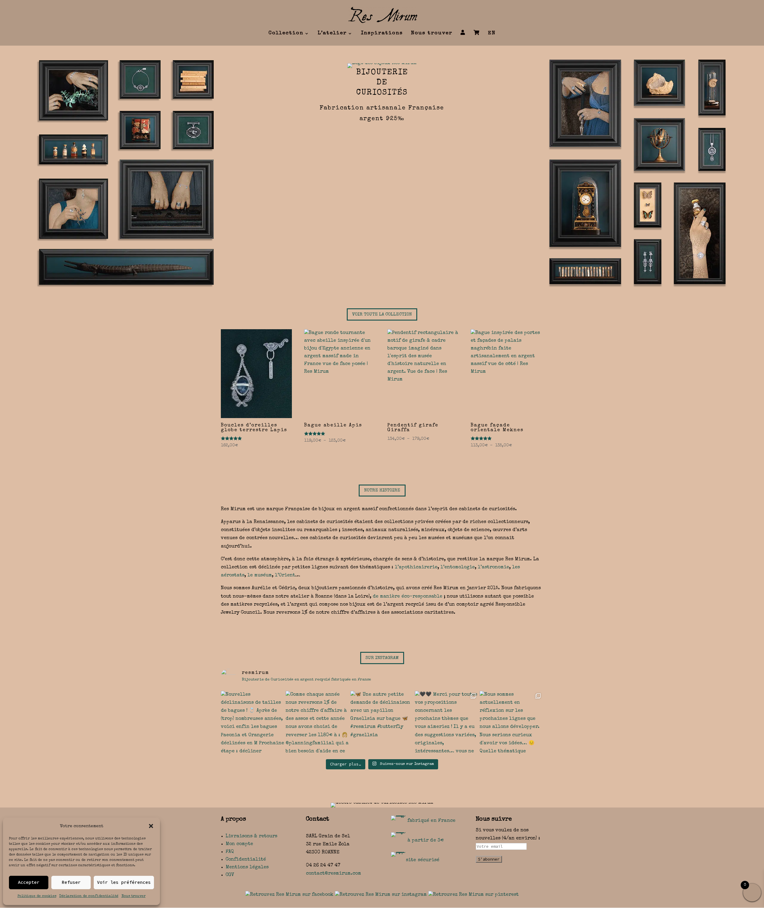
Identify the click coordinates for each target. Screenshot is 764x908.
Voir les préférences (124, 882)
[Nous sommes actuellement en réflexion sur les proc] (511, 722)
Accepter (28, 882)
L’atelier (332, 33)
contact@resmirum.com (333, 873)
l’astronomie (493, 567)
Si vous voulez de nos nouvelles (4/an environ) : (508, 834)
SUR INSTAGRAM (382, 658)
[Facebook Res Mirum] (289, 894)
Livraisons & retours (251, 836)
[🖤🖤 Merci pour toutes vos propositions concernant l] (446, 722)
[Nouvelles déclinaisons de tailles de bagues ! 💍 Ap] (252, 722)
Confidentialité (246, 859)
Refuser (71, 882)
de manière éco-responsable (407, 596)
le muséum (259, 575)
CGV (230, 875)
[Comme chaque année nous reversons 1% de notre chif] (317, 722)
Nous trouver (133, 896)
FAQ (230, 852)
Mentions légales (247, 867)
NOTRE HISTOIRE (382, 490)
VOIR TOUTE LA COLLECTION (382, 314)
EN (492, 33)
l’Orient (285, 575)
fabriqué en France (431, 821)
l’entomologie (457, 567)
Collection (286, 33)
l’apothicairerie (416, 567)
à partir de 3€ (425, 840)
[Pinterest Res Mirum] (473, 894)
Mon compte (239, 844)
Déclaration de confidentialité (88, 896)
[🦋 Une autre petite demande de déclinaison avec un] (382, 722)
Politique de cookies (37, 896)
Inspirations (382, 33)
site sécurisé (423, 860)
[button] (151, 826)
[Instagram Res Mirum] (381, 894)
